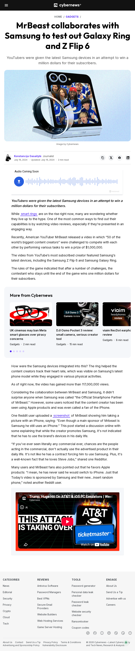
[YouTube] (102, 633)
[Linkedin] (109, 633)
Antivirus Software (47, 585)
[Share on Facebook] (119, 158)
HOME (58, 16)
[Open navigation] (6, 5)
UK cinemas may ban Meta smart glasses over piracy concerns (28, 335)
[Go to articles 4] (20, 351)
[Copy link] (102, 158)
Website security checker (81, 613)
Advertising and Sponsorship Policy (21, 645)
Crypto (7, 611)
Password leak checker (80, 603)
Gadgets (15, 344)
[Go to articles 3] (17, 351)
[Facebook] (95, 633)
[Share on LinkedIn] (128, 158)
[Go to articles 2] (14, 351)
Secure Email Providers (44, 606)
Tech (6, 623)
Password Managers (49, 592)
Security (7, 598)
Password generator (83, 585)
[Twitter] (88, 633)
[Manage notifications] (126, 642)
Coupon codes (80, 627)
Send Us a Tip (114, 592)
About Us (111, 585)
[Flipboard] (123, 633)
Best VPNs (43, 598)
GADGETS (72, 16)
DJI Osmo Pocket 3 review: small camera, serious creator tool (77, 335)
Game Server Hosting (49, 627)
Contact (19, 642)
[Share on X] (111, 158)
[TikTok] (116, 633)
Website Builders (47, 614)
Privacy (7, 604)
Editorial (7, 592)
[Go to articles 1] (11, 351)
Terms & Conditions (71, 642)
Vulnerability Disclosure (54, 645)
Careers (110, 604)
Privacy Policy (50, 642)
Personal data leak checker (82, 594)
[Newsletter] (130, 633)
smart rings (29, 214)
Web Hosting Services (50, 620)
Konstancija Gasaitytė (27, 156)
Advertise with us (116, 598)
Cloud (6, 617)
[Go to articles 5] (23, 351)
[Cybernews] (67, 5)
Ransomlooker (80, 621)
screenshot (61, 415)
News (6, 585)
